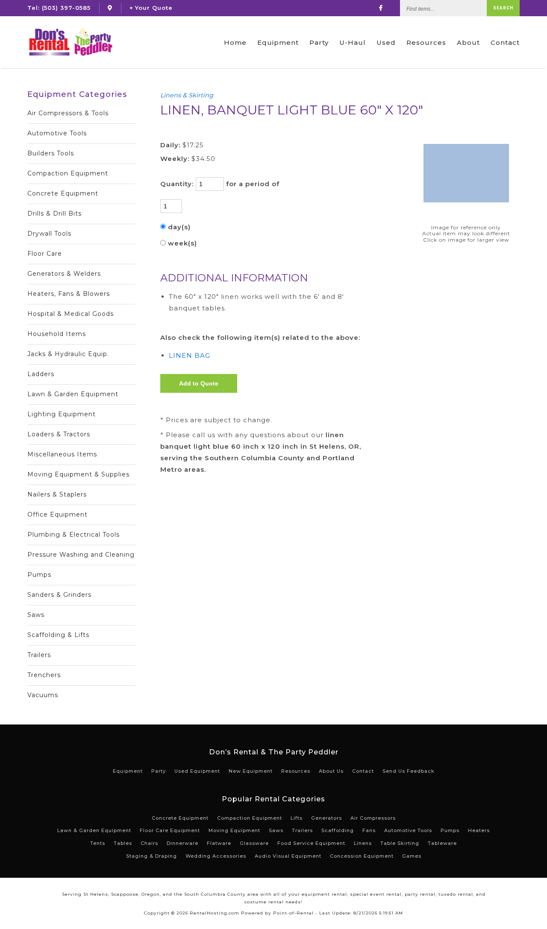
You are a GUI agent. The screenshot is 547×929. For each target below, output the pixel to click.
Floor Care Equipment (170, 830)
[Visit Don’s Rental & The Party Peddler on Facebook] (381, 8)
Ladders (40, 374)
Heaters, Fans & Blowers (68, 294)
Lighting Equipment (61, 414)
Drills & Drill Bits (54, 213)
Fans (369, 830)
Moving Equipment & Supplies (78, 474)
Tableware (442, 843)
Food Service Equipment (311, 843)
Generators (326, 818)
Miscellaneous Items (62, 454)
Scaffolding (337, 830)
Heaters (479, 830)
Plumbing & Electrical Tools (73, 534)
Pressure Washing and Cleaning (81, 554)
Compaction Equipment (67, 173)
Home (235, 42)
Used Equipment (197, 771)
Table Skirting (399, 843)
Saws (35, 615)
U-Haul (352, 42)
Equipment (278, 42)
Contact (505, 42)
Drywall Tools (49, 233)
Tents (97, 843)
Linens (363, 843)
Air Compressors (373, 818)
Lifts (297, 818)
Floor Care (44, 253)
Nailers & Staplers (57, 494)
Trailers (39, 655)
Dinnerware (182, 843)
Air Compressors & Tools (68, 113)
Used (386, 42)
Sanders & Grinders (59, 595)
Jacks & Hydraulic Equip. (68, 354)
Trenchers (44, 675)
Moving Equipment (234, 830)
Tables (123, 843)
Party (319, 42)
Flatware (219, 843)
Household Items (56, 334)
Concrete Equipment (62, 193)
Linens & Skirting (186, 95)
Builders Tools (50, 153)
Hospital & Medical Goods (70, 314)
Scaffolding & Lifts (58, 635)
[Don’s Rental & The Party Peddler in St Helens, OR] (110, 8)
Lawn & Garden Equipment (72, 394)
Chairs (149, 843)
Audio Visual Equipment (288, 856)
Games (411, 856)
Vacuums (42, 695)
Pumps (39, 574)
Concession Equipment (362, 856)
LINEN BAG (189, 355)
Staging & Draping (151, 856)
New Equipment (251, 771)
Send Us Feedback (408, 771)
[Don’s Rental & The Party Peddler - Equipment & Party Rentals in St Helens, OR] (70, 42)
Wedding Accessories (215, 856)
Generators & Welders (64, 274)
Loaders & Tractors (58, 434)
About (468, 42)
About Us (331, 771)
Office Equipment (57, 514)
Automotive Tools (57, 133)
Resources (426, 42)
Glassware (254, 843)
